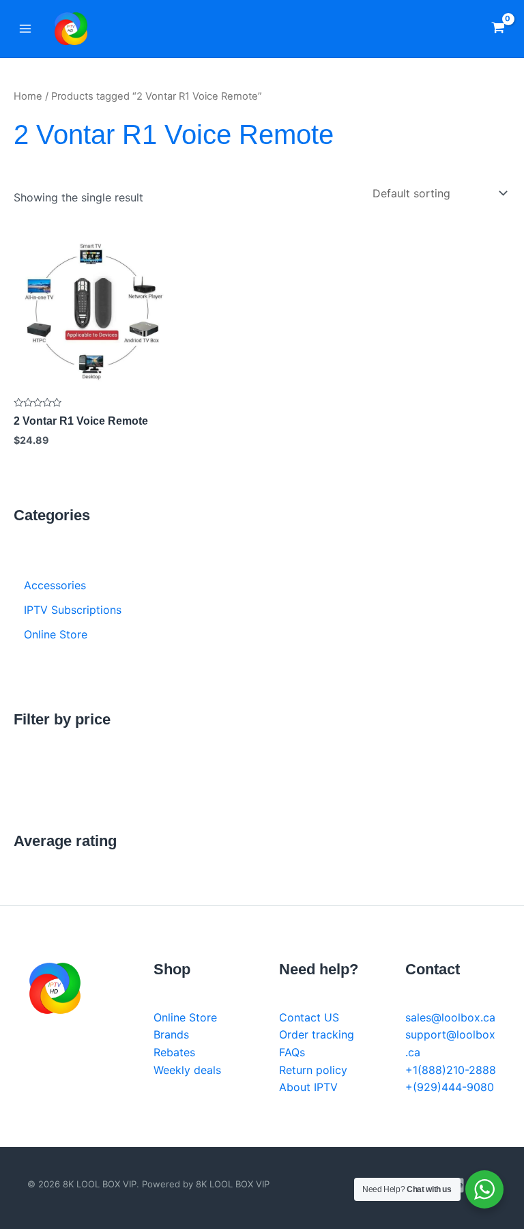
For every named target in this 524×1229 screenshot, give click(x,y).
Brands (171, 1034)
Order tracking (316, 1034)
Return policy (313, 1070)
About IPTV (308, 1087)
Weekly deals (187, 1070)
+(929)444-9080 (449, 1087)
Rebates (174, 1052)
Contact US (309, 1017)
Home (28, 96)
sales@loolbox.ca (450, 1017)
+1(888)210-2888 (450, 1070)
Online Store (185, 1017)
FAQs (292, 1052)
